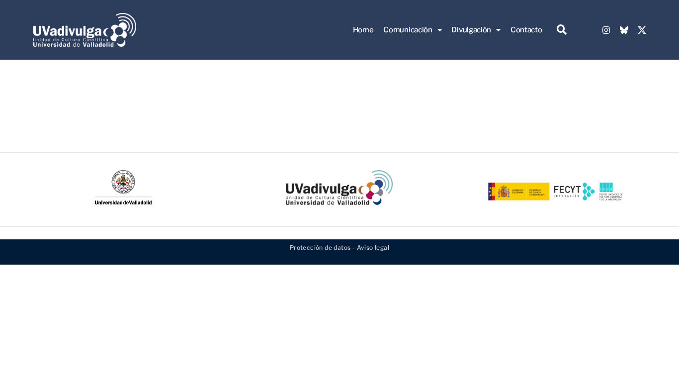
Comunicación (407, 29)
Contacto (526, 29)
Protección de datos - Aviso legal (339, 247)
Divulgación (471, 29)
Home (363, 29)
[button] (561, 30)
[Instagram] (606, 29)
